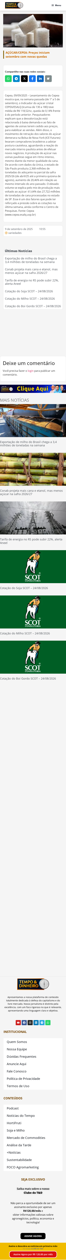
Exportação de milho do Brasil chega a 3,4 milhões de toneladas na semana (31, 260)
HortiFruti (14, 1123)
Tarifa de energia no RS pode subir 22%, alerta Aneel (32, 282)
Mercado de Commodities (26, 1138)
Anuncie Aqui (16, 1064)
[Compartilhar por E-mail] (48, 78)
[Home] (14, 5)
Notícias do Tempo (21, 1115)
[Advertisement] (33, 333)
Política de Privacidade (23, 1078)
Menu (58, 5)
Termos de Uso (18, 1086)
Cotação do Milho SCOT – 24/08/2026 (30, 298)
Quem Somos (17, 1042)
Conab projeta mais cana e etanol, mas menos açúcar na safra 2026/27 (31, 271)
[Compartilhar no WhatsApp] (8, 78)
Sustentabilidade (19, 1160)
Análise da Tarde (19, 1145)
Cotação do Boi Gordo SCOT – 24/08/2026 (33, 306)
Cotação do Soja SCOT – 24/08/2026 (29, 291)
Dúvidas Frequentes (21, 1056)
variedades (15, 233)
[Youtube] (18, 1022)
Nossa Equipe (17, 1049)
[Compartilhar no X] (24, 78)
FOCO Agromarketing (23, 1167)
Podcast (13, 1108)
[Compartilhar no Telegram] (16, 78)
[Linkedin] (36, 1022)
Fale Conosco (16, 1071)
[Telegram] (42, 1022)
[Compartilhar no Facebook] (32, 78)
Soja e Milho (16, 1130)
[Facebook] (24, 1022)
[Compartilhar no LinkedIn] (40, 78)
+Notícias (14, 1152)
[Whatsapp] (47, 1022)
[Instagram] (30, 1022)
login (31, 371)
